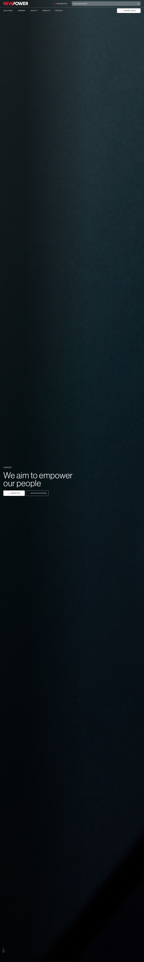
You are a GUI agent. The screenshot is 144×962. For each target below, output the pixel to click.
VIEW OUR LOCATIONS (38, 493)
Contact (59, 10)
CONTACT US (15, 493)
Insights (46, 10)
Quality (34, 10)
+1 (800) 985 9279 (61, 4)
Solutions (7, 10)
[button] (3, 950)
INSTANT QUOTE (130, 10)
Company (21, 10)
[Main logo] (15, 4)
